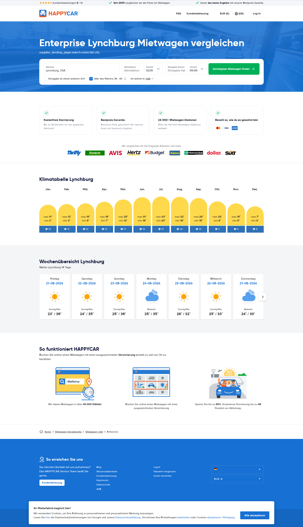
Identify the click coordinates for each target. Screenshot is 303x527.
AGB (98, 489)
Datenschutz (103, 484)
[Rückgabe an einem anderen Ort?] (45, 79)
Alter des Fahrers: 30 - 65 (108, 78)
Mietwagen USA (94, 431)
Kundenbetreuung (197, 13)
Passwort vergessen (165, 471)
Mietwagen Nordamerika (68, 431)
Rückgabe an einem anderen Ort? (66, 78)
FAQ (178, 13)
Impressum (102, 480)
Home (48, 431)
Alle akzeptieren (254, 515)
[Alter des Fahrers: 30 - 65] (91, 79)
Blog (98, 467)
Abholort (50, 67)
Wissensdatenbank (106, 471)
